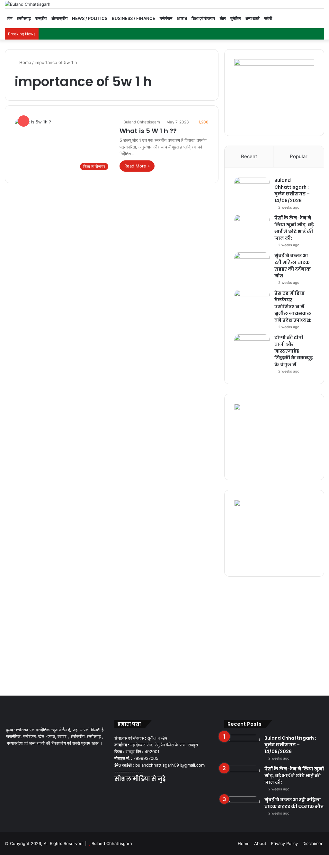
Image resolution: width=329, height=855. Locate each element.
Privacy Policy (284, 843)
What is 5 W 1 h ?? (148, 130)
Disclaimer (312, 843)
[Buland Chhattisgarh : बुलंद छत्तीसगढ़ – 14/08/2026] (252, 189)
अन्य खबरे (252, 18)
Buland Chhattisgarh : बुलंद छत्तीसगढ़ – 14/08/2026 (292, 190)
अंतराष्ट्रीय (59, 18)
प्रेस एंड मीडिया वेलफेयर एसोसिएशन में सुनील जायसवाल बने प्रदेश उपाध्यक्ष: (292, 306)
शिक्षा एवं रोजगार (203, 18)
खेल (223, 18)
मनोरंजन (166, 18)
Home (24, 62)
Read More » (137, 165)
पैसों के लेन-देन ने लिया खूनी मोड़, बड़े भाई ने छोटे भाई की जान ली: (294, 228)
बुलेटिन (235, 18)
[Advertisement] (164, 635)
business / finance (133, 18)
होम (10, 18)
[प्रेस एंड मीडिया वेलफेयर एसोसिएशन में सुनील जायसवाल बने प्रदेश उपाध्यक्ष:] (252, 302)
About (260, 843)
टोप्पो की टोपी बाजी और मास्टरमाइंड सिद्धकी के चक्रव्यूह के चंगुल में (293, 351)
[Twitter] (126, 792)
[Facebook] (118, 792)
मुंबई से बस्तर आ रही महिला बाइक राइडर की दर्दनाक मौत (292, 265)
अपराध (182, 18)
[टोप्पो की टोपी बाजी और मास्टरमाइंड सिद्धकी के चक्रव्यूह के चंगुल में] (252, 346)
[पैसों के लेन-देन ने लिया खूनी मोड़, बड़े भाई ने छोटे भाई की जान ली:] (252, 227)
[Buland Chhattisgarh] (27, 4)
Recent (249, 156)
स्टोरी (268, 18)
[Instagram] (141, 792)
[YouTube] (134, 792)
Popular (298, 156)
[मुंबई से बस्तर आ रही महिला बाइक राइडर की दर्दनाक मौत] (252, 264)
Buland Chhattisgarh (141, 122)
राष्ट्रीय (41, 18)
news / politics (89, 18)
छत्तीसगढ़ (24, 18)
